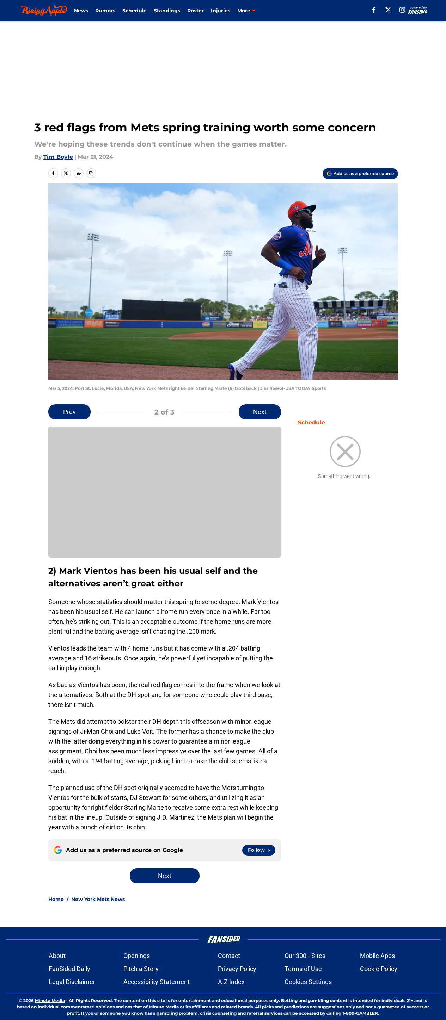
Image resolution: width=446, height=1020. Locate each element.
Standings (167, 10)
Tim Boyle (58, 157)
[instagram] (402, 10)
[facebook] (373, 10)
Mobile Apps (377, 955)
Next (260, 412)
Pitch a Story (141, 968)
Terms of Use (303, 968)
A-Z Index (231, 981)
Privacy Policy (237, 968)
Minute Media (50, 1000)
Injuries (220, 10)
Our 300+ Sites (305, 955)
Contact (229, 955)
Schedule (134, 10)
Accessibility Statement (156, 981)
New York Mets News (98, 899)
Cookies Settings (308, 981)
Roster (195, 10)
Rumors (105, 10)
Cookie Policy (378, 968)
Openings (136, 955)
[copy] (91, 173)
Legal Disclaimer (72, 981)
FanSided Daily (69, 968)
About (57, 955)
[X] (388, 10)
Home (56, 899)
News (81, 10)
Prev (69, 412)
